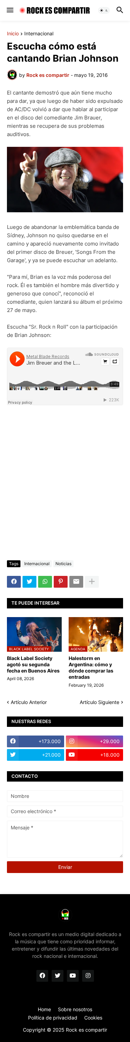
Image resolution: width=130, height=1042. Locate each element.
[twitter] (57, 976)
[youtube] (73, 976)
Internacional (38, 33)
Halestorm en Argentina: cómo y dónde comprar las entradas (91, 667)
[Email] (76, 582)
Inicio (13, 33)
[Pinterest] (61, 582)
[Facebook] (14, 582)
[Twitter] (29, 582)
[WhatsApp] (45, 582)
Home (44, 1009)
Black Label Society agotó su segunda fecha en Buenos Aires (33, 664)
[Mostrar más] (92, 582)
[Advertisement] (65, 484)
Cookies (93, 1018)
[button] (9, 10)
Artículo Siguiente (99, 702)
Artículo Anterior (29, 702)
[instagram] (88, 976)
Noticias (63, 563)
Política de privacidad (52, 1018)
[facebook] (42, 976)
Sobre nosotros (75, 1009)
